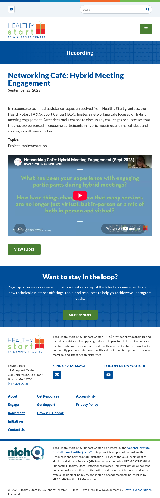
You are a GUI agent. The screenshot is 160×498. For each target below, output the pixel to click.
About (12, 396)
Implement (16, 413)
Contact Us (16, 430)
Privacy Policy (87, 405)
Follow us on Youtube (125, 366)
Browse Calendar (50, 413)
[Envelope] (57, 375)
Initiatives (16, 421)
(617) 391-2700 (18, 383)
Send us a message (69, 366)
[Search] (148, 9)
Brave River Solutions (137, 490)
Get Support (46, 405)
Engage (13, 405)
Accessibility (86, 396)
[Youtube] (11, 9)
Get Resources (48, 396)
